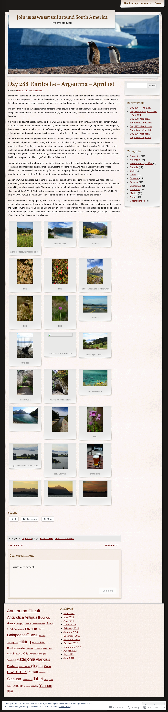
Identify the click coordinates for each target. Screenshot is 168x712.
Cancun (28, 624)
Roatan (32, 672)
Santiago (42, 672)
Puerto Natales (25, 667)
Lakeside (29, 649)
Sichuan (14, 679)
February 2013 (71, 628)
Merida (9, 654)
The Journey (131, 3)
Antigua (31, 617)
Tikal (46, 680)
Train (51, 680)
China (133, 174)
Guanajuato (12, 642)
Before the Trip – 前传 (141, 163)
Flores (41, 629)
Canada (134, 167)
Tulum (9, 686)
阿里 (10, 691)
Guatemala (135, 186)
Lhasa (38, 648)
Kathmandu (16, 648)
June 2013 (68, 613)
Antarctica (135, 156)
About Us (146, 3)
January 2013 (70, 632)
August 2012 (70, 650)
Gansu (32, 634)
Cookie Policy (65, 706)
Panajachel (11, 660)
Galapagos (16, 635)
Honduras (135, 189)
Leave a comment (64, 538)
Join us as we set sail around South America (62, 17)
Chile (132, 171)
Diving (50, 623)
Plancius (43, 659)
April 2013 (68, 621)
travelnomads (37, 90)
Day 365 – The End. (140, 107)
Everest (21, 629)
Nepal (133, 197)
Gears (158, 3)
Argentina (27, 538)
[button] (25, 238)
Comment (108, 590)
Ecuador (134, 178)
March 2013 (69, 624)
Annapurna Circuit (23, 611)
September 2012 (72, 647)
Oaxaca (32, 654)
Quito (47, 666)
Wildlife (35, 686)
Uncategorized (137, 200)
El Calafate (12, 629)
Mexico (133, 193)
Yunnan (45, 685)
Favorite (31, 629)
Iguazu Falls (38, 642)
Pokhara (12, 666)
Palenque (41, 654)
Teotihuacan (27, 680)
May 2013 (68, 617)
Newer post (113, 545)
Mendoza (48, 648)
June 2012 (68, 658)
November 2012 (71, 639)
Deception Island (38, 624)
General (134, 182)
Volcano (27, 686)
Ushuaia (18, 685)
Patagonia (25, 659)
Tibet (38, 678)
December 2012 (71, 636)
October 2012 (70, 643)
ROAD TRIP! (46, 538)
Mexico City (20, 653)
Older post (15, 545)
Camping (20, 623)
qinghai (37, 666)
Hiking (25, 641)
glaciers (42, 636)
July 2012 (68, 654)
